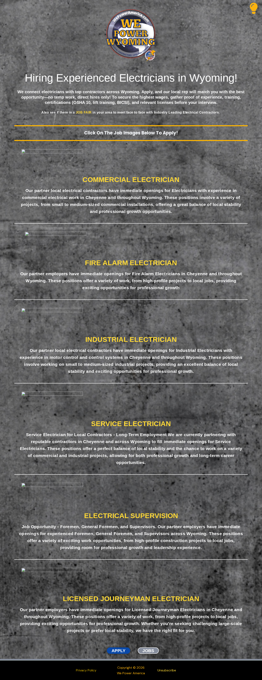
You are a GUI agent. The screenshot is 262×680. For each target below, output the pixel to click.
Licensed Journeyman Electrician (131, 599)
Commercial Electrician (131, 179)
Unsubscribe (166, 670)
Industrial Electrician (131, 339)
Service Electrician (131, 424)
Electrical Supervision (131, 516)
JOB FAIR (84, 112)
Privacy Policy (86, 670)
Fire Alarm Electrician (131, 263)
